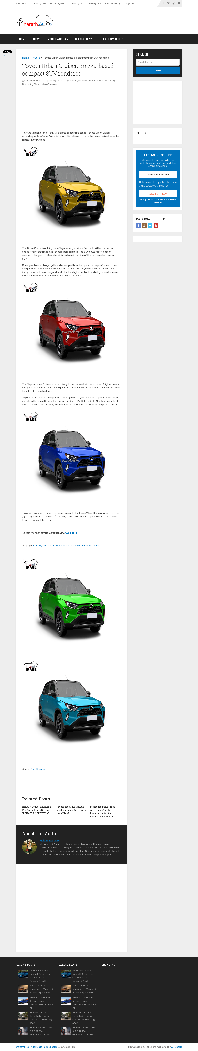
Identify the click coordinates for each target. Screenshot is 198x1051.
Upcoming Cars (39, 3)
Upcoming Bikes (57, 3)
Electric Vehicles (111, 39)
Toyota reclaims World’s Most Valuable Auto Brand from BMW (71, 810)
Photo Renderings (113, 3)
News (36, 39)
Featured (83, 80)
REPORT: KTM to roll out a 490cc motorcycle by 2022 (41, 1031)
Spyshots (130, 3)
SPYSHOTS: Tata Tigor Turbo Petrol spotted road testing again (41, 1017)
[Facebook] (138, 225)
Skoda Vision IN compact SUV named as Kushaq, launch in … (41, 989)
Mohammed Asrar (34, 80)
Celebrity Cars (94, 3)
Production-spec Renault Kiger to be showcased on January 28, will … (40, 975)
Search (158, 71)
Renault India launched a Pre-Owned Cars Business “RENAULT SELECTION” (36, 810)
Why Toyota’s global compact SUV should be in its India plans (65, 545)
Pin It (5, 55)
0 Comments (52, 84)
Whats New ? (21, 3)
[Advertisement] (129, 16)
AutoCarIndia (38, 769)
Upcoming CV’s (76, 3)
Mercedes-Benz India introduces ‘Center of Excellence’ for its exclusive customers (102, 811)
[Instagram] (144, 225)
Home (22, 39)
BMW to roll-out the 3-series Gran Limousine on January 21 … (41, 1002)
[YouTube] (156, 225)
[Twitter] (150, 225)
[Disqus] (71, 907)
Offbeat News (84, 39)
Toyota (73, 80)
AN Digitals (176, 1047)
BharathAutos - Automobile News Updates (36, 1047)
